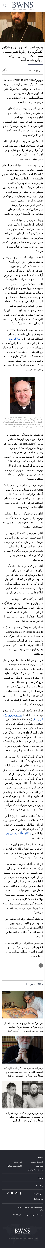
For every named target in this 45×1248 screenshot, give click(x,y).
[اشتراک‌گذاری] (40, 965)
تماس (19, 1207)
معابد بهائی (39, 1166)
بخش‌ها (40, 1157)
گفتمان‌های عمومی (37, 1162)
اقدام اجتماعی (17, 1162)
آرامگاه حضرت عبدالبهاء (14, 1166)
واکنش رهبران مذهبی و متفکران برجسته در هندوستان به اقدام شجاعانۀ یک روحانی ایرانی (24, 1116)
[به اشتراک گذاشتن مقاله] (4, 70)
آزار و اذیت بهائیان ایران (35, 1170)
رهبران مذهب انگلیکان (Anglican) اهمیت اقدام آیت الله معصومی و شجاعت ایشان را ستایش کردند (23, 1072)
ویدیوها (40, 1177)
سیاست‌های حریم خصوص (35, 1215)
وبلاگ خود (14, 339)
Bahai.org (38, 1199)
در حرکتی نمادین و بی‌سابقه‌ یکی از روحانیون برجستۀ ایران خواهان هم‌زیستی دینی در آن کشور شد (23, 1026)
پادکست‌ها (39, 1185)
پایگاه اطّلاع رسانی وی (18, 833)
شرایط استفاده (16, 1215)
